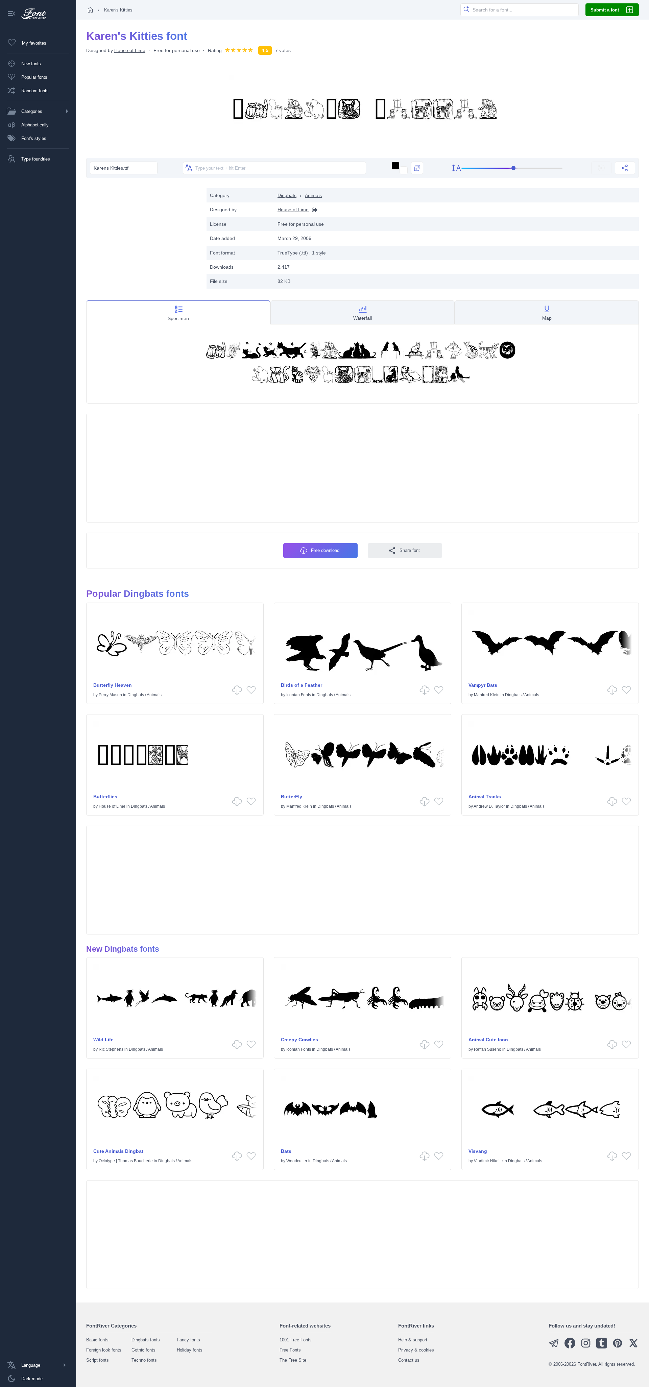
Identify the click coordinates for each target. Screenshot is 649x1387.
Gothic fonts (143, 1350)
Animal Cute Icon (488, 1039)
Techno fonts (144, 1360)
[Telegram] (554, 1346)
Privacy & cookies (416, 1350)
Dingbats (287, 195)
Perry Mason (110, 694)
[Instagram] (585, 1346)
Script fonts (97, 1360)
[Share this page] (625, 168)
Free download (325, 550)
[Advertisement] (143, 235)
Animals (313, 195)
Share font (410, 550)
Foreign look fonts (103, 1350)
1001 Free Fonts (296, 1339)
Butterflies (105, 796)
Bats (286, 1151)
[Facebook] (569, 1346)
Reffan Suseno (487, 1049)
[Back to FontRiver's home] (31, 13)
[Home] (90, 10)
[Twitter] (633, 1346)
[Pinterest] (617, 1346)
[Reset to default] (601, 168)
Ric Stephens (111, 1049)
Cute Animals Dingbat (118, 1151)
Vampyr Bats (482, 685)
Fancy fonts (188, 1339)
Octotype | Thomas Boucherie (126, 1161)
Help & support (412, 1339)
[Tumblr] (601, 1346)
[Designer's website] (313, 210)
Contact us (408, 1360)
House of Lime (129, 50)
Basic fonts (97, 1339)
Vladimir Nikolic (488, 1161)
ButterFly (291, 796)
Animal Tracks (484, 796)
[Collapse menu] (11, 14)
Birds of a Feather (301, 685)
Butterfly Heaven (112, 685)
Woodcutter (296, 1161)
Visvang (477, 1151)
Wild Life (103, 1039)
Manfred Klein (487, 694)
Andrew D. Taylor (489, 806)
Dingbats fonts (145, 1339)
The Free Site (293, 1360)
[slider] (512, 168)
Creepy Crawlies (299, 1039)
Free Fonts (290, 1350)
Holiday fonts (189, 1350)
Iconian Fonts (298, 694)
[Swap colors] (417, 168)
